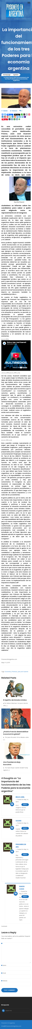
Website (5, 981)
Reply (25, 804)
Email (4, 973)
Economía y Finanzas (11, 671)
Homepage (6, 74)
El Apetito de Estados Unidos (15, 700)
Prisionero (14, 110)
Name (4, 965)
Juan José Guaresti (23, 671)
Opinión (15, 74)
